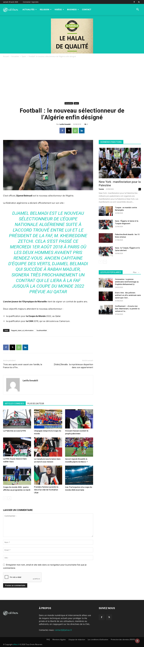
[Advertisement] (72, 80)
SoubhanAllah (42, 330)
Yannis (101, 189)
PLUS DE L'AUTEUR (35, 403)
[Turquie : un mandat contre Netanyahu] (106, 211)
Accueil (6, 56)
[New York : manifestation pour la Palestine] (120, 163)
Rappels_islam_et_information (22, 330)
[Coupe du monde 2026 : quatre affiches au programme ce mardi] (17, 475)
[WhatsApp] (75, 130)
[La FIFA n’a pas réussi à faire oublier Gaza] (17, 446)
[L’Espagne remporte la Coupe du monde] (48, 418)
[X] (139, 2)
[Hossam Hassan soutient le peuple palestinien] (79, 418)
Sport (24, 56)
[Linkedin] (82, 130)
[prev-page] (5, 498)
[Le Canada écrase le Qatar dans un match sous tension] (48, 447)
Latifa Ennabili (64, 124)
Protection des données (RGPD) (123, 639)
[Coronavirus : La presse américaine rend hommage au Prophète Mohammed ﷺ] (106, 283)
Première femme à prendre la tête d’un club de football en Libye (46, 490)
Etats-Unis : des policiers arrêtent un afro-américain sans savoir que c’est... (128, 295)
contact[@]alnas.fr (63, 630)
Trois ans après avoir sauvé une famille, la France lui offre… (22, 366)
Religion (44, 9)
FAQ (48, 639)
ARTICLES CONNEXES (14, 403)
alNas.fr (16, 644)
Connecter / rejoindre (30, 2)
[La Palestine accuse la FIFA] (17, 418)
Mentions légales (59, 639)
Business (72, 9)
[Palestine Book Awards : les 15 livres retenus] (106, 238)
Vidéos (58, 9)
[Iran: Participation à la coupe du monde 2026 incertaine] (79, 475)
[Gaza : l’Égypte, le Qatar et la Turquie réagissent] (106, 224)
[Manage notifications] (137, 641)
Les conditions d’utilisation (98, 639)
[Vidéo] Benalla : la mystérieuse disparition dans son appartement (73, 366)
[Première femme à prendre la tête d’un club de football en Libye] (48, 475)
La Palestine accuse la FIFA (14, 431)
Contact (86, 9)
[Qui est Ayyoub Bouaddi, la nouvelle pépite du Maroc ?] (79, 447)
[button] (137, 9)
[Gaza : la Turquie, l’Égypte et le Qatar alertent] (106, 251)
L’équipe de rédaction (76, 639)
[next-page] (9, 498)
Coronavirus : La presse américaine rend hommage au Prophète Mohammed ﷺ (127, 281)
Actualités (28, 9)
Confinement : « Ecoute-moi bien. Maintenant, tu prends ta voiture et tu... (127, 308)
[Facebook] (134, 2)
